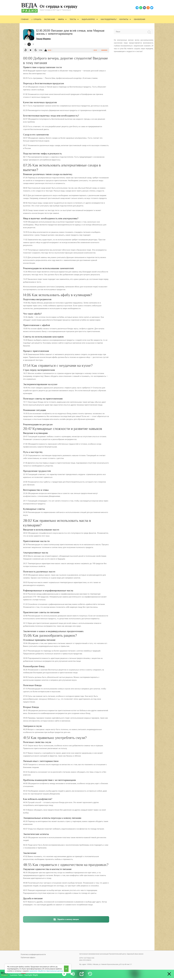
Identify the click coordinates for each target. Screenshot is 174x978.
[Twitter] (151, 7)
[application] (66, 50)
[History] (90, 973)
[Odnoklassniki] (148, 7)
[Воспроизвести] (30, 50)
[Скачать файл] (45, 50)
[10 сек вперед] (35, 50)
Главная (24, 19)
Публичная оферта (28, 957)
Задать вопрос (88, 19)
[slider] (104, 50)
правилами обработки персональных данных (46, 971)
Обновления (139, 19)
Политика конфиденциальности (33, 954)
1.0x (40, 50)
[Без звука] (99, 50)
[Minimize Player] (169, 973)
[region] (38, 968)
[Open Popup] (81, 973)
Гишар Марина (43, 38)
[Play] (64, 973)
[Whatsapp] (140, 7)
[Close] (68, 966)
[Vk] (144, 7)
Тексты (73, 19)
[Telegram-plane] (137, 7)
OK (66, 969)
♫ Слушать (36, 19)
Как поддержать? (109, 19)
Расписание (49, 19)
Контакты (123, 19)
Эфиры (61, 19)
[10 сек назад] (25, 50)
